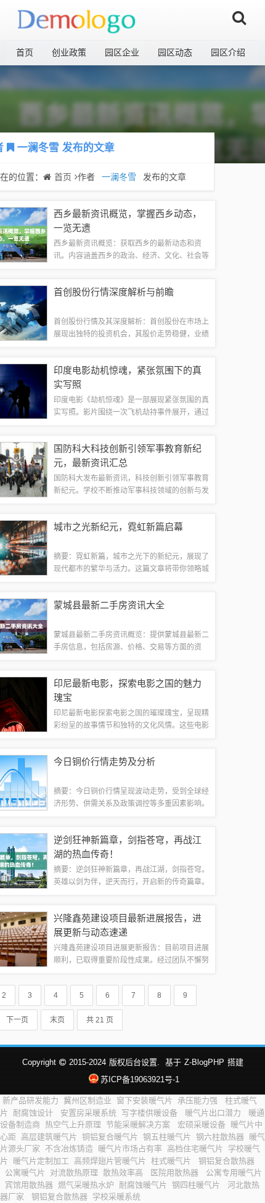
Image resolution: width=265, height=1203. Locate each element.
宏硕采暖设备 (201, 1124)
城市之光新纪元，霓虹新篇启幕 (118, 526)
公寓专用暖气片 (234, 1172)
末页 (57, 1020)
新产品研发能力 (30, 1100)
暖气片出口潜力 (214, 1112)
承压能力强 (198, 1100)
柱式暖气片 (172, 1160)
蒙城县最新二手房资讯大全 (109, 605)
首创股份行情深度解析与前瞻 (114, 292)
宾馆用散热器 (29, 1184)
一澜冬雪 (38, 147)
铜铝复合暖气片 (110, 1136)
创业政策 (69, 52)
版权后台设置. (134, 1062)
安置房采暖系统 (88, 1112)
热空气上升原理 (73, 1124)
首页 (24, 52)
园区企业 (122, 52)
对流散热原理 (74, 1172)
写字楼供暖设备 (150, 1112)
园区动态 (175, 52)
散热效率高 (124, 1172)
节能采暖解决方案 (139, 1124)
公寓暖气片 (25, 1172)
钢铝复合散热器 (226, 1160)
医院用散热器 (175, 1172)
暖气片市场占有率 (130, 1148)
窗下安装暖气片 (144, 1100)
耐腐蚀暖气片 (143, 1184)
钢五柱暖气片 (167, 1136)
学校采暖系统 (117, 1196)
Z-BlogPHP (204, 1062)
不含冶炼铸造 (69, 1148)
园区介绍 (228, 52)
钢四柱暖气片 (197, 1184)
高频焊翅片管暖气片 (110, 1160)
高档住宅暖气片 (195, 1148)
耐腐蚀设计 (34, 1112)
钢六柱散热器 (220, 1136)
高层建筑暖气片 (49, 1136)
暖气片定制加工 (41, 1160)
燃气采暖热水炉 (86, 1184)
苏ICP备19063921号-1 (139, 1079)
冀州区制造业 (87, 1100)
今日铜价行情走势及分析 (104, 761)
